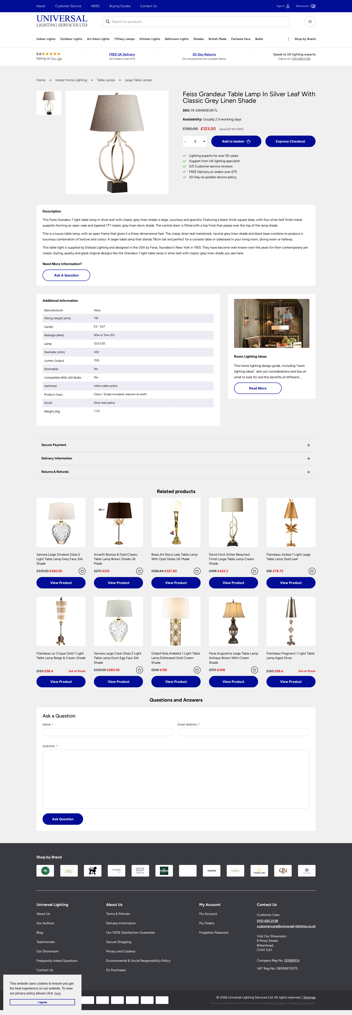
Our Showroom (47, 951)
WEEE (95, 6)
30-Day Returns (204, 54)
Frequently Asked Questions (56, 961)
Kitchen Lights (150, 39)
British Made (217, 39)
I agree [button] (42, 1002)
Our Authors (45, 923)
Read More (258, 388)
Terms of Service (299, 1003)
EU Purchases (116, 970)
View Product (61, 583)
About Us (43, 914)
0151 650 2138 (301, 59)
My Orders (206, 923)
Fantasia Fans (240, 39)
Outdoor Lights (71, 39)
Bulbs (259, 39)
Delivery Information (121, 923)
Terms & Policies (118, 914)
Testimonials (45, 942)
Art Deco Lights (98, 39)
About (40, 6)
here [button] (57, 993)
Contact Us (148, 6)
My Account (208, 914)
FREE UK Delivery (122, 54)
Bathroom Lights (177, 39)
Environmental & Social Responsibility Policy (138, 961)
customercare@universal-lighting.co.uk (286, 926)
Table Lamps (106, 80)
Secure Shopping (118, 942)
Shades (199, 39)
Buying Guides (119, 6)
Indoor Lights (45, 39)
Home (40, 80)
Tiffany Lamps (124, 39)
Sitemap (309, 998)
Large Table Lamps (138, 80)
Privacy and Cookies (120, 951)
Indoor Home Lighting (71, 80)
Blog (39, 933)
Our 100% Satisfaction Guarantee (130, 933)
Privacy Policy (277, 1003)
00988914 (291, 961)
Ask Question (63, 819)
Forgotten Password (213, 933)
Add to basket (233, 141)
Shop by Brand (305, 39)
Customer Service (68, 6)
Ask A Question (66, 275)
